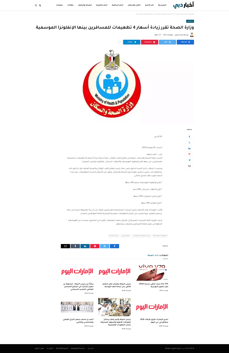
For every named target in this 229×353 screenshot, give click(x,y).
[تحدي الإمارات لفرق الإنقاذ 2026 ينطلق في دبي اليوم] (152, 307)
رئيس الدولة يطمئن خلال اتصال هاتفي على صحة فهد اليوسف (116, 285)
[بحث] (40, 5)
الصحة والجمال (85, 5)
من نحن (90, 348)
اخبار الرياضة (117, 5)
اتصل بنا (50, 348)
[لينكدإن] (189, 148)
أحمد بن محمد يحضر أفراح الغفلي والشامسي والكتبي (78, 321)
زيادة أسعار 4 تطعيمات (141, 236)
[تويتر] (189, 142)
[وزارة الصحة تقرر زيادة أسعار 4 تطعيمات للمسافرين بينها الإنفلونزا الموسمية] (114, 86)
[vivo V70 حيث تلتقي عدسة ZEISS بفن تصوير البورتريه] (152, 271)
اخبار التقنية (101, 5)
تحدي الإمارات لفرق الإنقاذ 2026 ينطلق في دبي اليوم (154, 321)
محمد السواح (179, 35)
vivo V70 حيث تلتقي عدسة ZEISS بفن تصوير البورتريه (153, 285)
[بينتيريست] (189, 154)
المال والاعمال (134, 5)
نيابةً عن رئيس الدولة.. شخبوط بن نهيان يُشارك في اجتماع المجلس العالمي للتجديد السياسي (78, 287)
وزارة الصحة (113, 236)
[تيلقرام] (189, 159)
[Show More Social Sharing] (119, 42)
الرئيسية (162, 5)
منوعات (59, 5)
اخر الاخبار (149, 5)
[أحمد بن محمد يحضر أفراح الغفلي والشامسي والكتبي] (77, 307)
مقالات (70, 5)
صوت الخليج (39, 348)
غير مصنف (190, 21)
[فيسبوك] (189, 136)
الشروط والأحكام (62, 348)
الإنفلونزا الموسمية (160, 236)
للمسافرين (126, 236)
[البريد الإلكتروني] (189, 165)
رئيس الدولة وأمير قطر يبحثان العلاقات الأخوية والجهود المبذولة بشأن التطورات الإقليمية (116, 322)
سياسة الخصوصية (78, 348)
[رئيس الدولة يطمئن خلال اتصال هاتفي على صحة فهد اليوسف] (114, 271)
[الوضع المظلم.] (36, 5)
